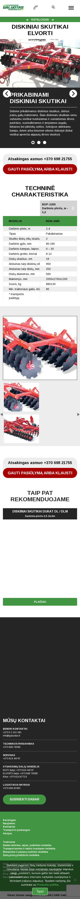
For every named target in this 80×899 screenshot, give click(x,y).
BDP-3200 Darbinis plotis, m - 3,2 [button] (55, 208)
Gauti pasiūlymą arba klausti (40, 169)
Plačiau (40, 601)
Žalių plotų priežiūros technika (21, 855)
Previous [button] (7, 93)
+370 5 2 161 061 (12, 732)
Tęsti (40, 891)
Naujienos (9, 823)
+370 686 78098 (11, 747)
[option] (40, 93)
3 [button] (44, 142)
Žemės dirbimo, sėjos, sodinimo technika (27, 845)
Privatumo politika (47, 884)
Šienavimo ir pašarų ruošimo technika (25, 852)
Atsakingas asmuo (40, 159)
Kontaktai (9, 826)
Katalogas (9, 820)
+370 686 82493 (11, 788)
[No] (75, 880)
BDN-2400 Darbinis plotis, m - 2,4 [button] (23, 208)
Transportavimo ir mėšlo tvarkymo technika (29, 848)
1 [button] (33, 142)
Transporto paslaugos (16, 830)
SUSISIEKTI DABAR (24, 799)
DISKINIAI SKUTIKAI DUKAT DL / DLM (40, 514)
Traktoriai (9, 842)
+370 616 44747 (11, 758)
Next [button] (73, 93)
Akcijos (7, 833)
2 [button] (39, 142)
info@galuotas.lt (11, 735)
